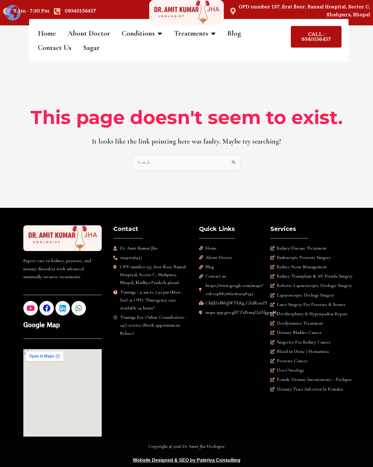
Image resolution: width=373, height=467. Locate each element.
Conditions (138, 33)
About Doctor (89, 33)
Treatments (191, 33)
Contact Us (54, 47)
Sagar (91, 47)
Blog (234, 33)
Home (47, 33)
